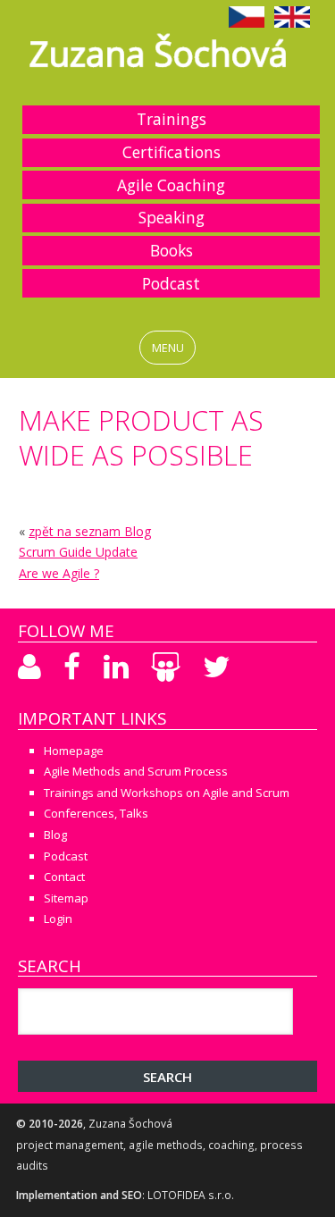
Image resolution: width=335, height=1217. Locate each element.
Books (171, 250)
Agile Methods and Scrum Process (136, 771)
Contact (64, 877)
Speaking (171, 217)
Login (58, 919)
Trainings (171, 119)
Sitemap (66, 898)
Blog (55, 835)
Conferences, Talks (96, 813)
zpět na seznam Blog (90, 531)
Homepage (74, 751)
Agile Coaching (171, 185)
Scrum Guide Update (78, 551)
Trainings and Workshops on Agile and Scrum (166, 793)
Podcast (171, 283)
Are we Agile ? (59, 573)
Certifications (171, 152)
